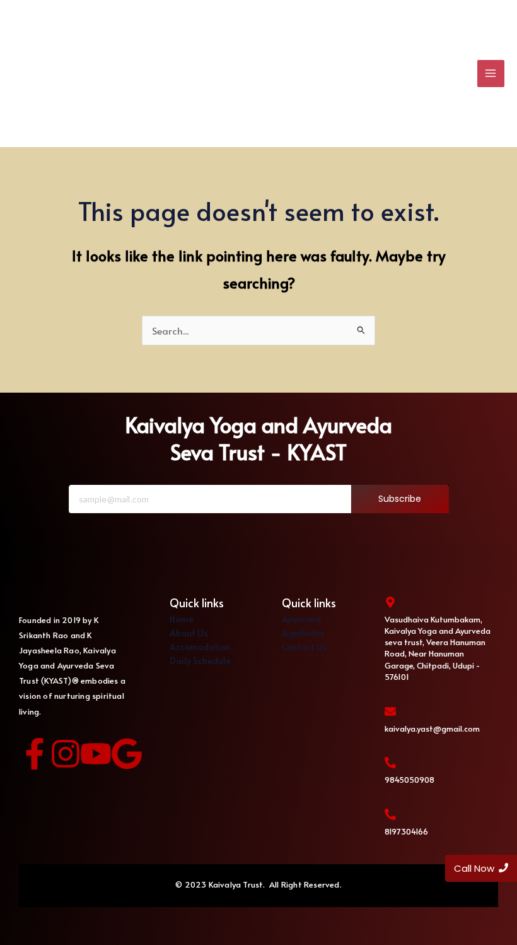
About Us (189, 633)
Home (182, 619)
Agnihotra (303, 633)
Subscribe (400, 498)
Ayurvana (301, 619)
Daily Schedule (200, 661)
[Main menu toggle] (490, 73)
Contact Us (304, 647)
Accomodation (200, 647)
